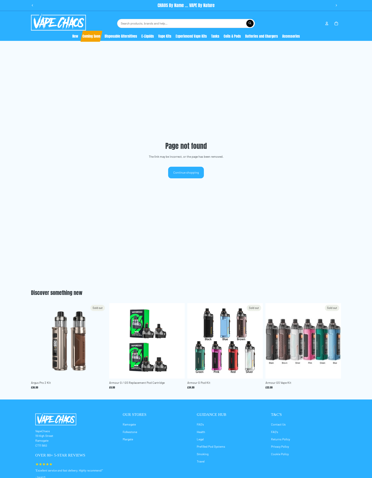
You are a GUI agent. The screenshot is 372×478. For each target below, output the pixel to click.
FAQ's (200, 424)
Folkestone (130, 432)
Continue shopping (186, 172)
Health (201, 432)
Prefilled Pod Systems (211, 446)
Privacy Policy (280, 446)
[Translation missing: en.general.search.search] (250, 23)
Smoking (202, 454)
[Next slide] (336, 5)
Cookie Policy (280, 454)
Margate (128, 439)
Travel (201, 461)
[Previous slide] (32, 5)
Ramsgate (129, 424)
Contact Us (278, 424)
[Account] (327, 23)
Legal (200, 439)
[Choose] (178, 372)
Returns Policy (280, 439)
